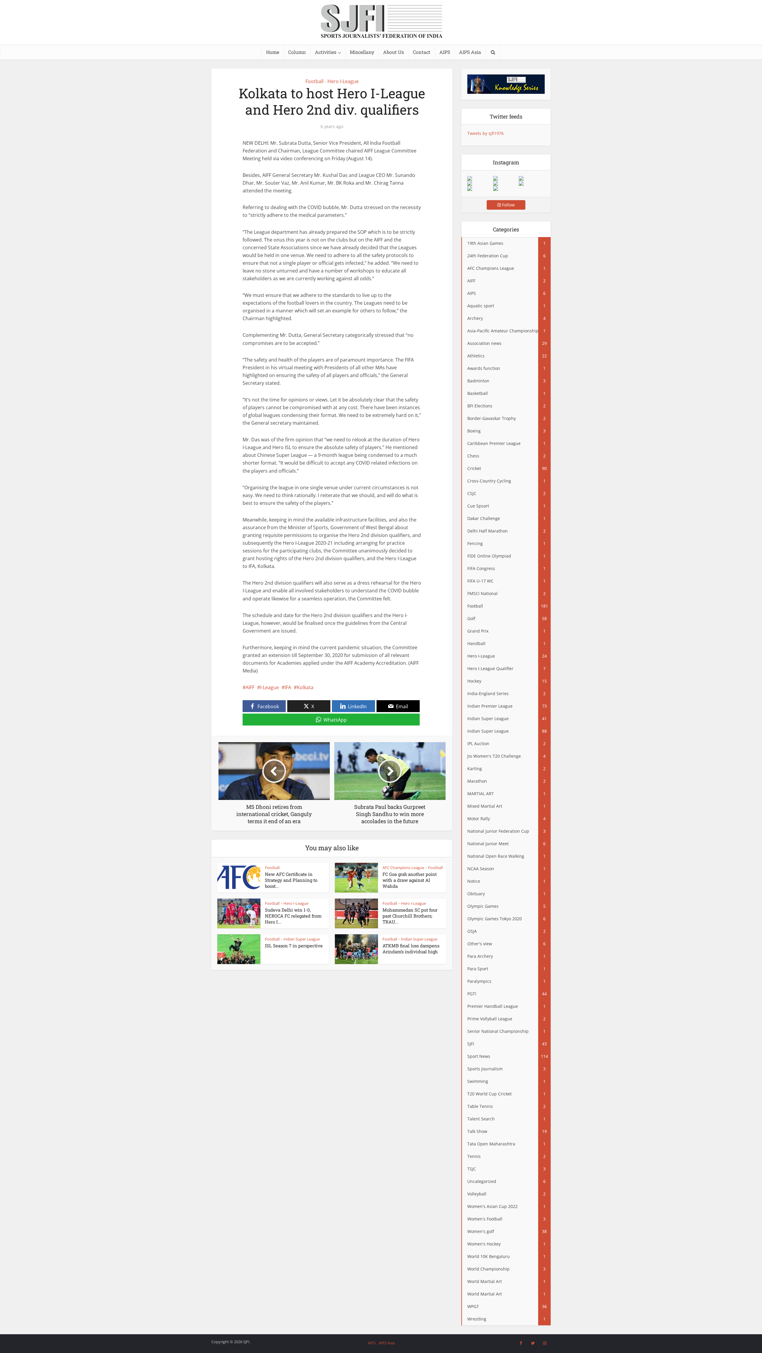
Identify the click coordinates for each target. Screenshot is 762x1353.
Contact (421, 52)
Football (314, 81)
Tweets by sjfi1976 (485, 133)
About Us (393, 52)
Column (297, 52)
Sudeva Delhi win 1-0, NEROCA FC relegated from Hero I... (293, 916)
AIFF (250, 687)
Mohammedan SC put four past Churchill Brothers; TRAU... (410, 916)
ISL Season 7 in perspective (294, 946)
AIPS (444, 52)
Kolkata (305, 687)
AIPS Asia (470, 52)
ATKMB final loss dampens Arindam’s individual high (410, 949)
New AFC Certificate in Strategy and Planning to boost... (291, 880)
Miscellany (362, 52)
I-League (269, 687)
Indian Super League (301, 939)
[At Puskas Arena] (506, 178)
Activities (325, 52)
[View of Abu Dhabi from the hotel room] (531, 183)
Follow (508, 205)
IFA (288, 687)
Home (272, 52)
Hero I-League (343, 81)
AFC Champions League (403, 867)
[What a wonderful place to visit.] (480, 178)
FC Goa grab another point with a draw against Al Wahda (409, 880)
